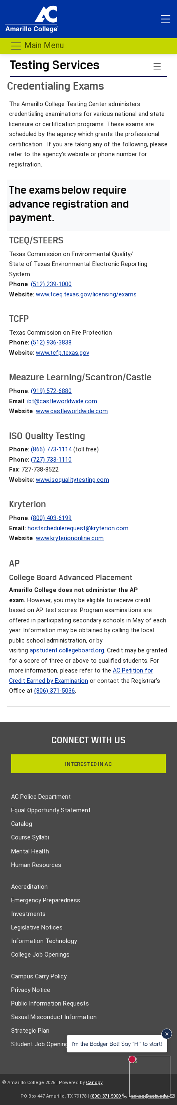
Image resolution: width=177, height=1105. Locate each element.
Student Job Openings (41, 1044)
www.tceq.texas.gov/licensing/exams (86, 294)
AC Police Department (41, 796)
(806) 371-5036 (54, 690)
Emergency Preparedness (45, 900)
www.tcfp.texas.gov (62, 352)
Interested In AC (88, 764)
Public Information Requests (50, 1003)
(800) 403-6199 (51, 518)
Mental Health (30, 851)
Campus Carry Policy (39, 976)
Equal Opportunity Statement (51, 810)
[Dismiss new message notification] (166, 1034)
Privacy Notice (30, 990)
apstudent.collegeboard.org (67, 650)
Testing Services (55, 65)
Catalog (21, 824)
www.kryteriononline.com (70, 538)
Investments (28, 914)
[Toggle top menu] (165, 19)
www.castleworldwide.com (72, 411)
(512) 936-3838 (51, 342)
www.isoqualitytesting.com (72, 479)
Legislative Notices (37, 927)
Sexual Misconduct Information (54, 1017)
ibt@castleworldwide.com (62, 401)
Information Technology (44, 941)
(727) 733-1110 (51, 459)
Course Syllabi (30, 837)
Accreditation (29, 886)
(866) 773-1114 (51, 449)
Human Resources (36, 865)
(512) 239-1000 (51, 284)
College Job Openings (40, 954)
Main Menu (43, 45)
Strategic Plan (30, 1030)
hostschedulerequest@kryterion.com (78, 528)
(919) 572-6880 (51, 391)
